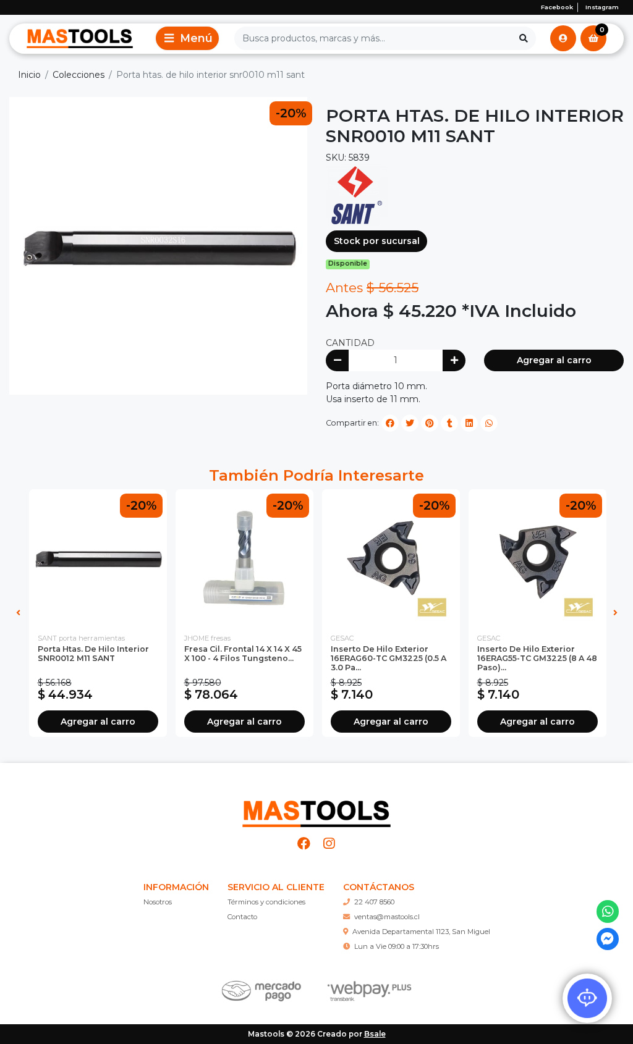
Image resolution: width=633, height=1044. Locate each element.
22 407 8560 (374, 902)
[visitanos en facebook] (304, 843)
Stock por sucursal (377, 240)
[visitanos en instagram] (329, 843)
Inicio (29, 74)
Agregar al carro (554, 360)
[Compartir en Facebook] (390, 423)
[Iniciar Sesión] (563, 38)
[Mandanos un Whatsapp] (608, 911)
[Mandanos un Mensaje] (608, 939)
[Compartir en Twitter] (409, 423)
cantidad (350, 342)
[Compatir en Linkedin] (469, 423)
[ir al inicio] (316, 808)
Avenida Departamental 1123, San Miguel (421, 931)
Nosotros (157, 902)
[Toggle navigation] (187, 38)
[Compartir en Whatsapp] (489, 423)
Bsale (375, 1033)
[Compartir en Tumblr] (449, 423)
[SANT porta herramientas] (357, 194)
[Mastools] (80, 38)
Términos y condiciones (266, 902)
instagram (602, 7)
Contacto (242, 916)
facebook (557, 7)
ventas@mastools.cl (387, 916)
